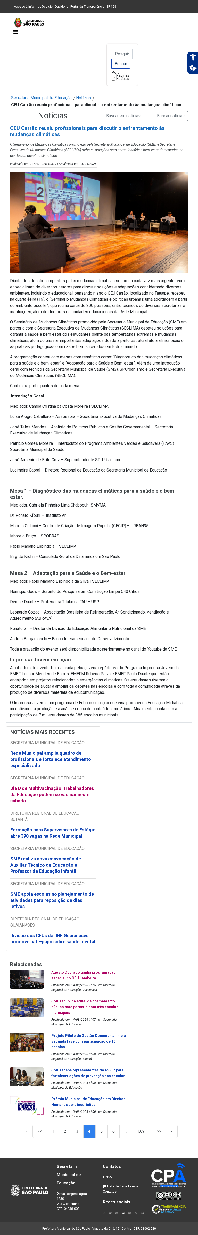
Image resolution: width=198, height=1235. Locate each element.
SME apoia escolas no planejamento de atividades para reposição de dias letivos (52, 900)
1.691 (142, 1131)
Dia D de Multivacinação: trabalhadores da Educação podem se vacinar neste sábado (52, 794)
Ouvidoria (61, 6)
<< (39, 1131)
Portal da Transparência (87, 6)
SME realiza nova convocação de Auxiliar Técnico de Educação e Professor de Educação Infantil (45, 865)
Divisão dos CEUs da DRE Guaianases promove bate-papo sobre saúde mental (52, 938)
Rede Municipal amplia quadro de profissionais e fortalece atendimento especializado (50, 759)
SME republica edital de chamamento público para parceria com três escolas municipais (84, 1007)
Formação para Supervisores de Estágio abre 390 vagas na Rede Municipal (53, 833)
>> (159, 1131)
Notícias (122, 78)
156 (109, 1177)
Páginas (122, 75)
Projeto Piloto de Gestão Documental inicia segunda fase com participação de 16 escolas (88, 1041)
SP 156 (111, 6)
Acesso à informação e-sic (33, 6)
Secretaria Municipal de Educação (41, 97)
